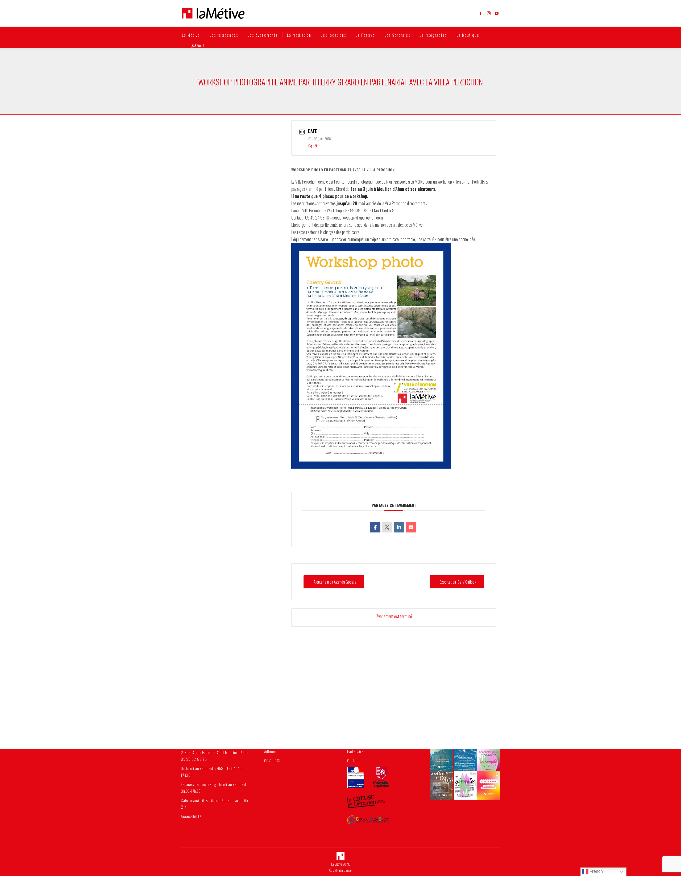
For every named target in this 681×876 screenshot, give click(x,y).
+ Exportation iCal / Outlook (456, 582)
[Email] (411, 527)
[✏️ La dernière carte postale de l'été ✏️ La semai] (441, 785)
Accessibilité (191, 816)
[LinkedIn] (399, 527)
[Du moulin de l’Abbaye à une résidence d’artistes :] (465, 756)
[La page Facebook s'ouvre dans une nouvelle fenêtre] (480, 13)
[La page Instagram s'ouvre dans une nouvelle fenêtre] (488, 13)
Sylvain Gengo (342, 870)
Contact (353, 760)
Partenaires (356, 751)
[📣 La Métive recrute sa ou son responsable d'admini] (488, 785)
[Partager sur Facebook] (375, 527)
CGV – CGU (273, 760)
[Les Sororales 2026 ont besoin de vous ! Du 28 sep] (488, 756)
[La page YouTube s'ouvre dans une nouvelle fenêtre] (496, 13)
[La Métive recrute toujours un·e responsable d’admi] (441, 756)
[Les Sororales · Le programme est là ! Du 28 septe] (465, 785)
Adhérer (270, 751)
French (595, 871)
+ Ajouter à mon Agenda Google (333, 582)
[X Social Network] (387, 527)
